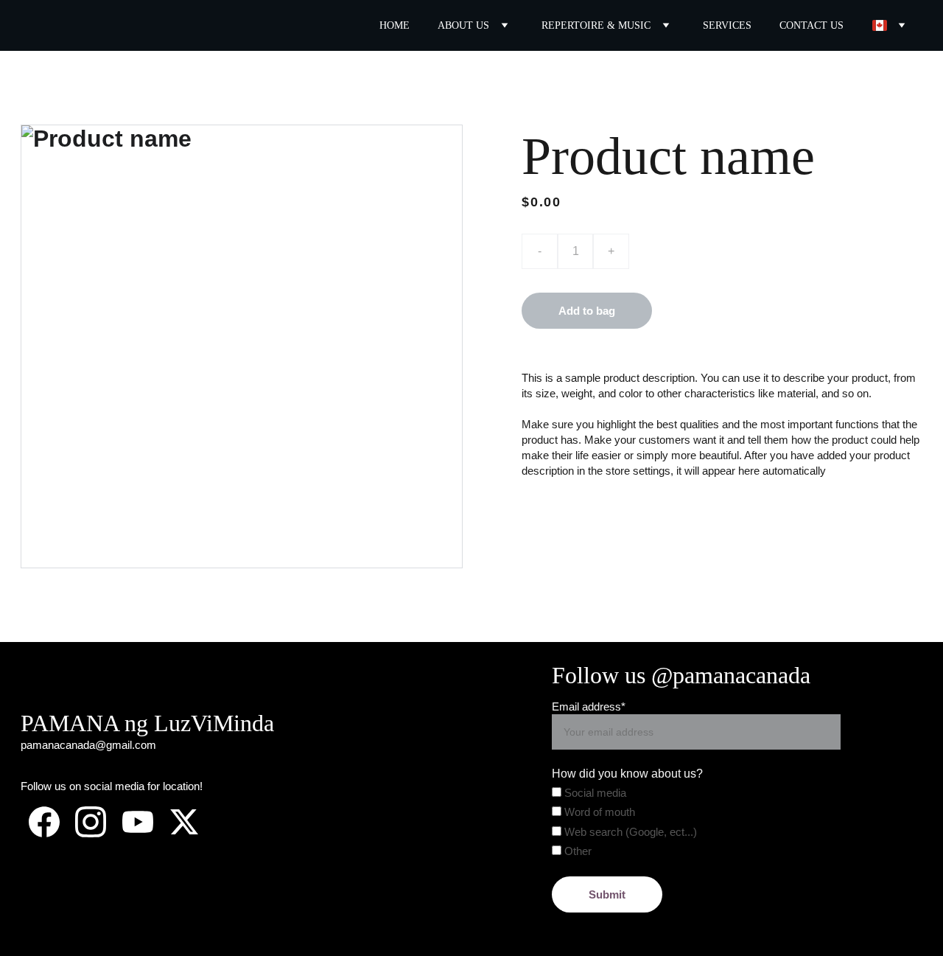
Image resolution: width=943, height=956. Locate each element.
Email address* (588, 706)
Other (576, 851)
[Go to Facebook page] (44, 821)
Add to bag (586, 310)
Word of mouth (598, 812)
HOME (394, 25)
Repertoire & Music (596, 25)
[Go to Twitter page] (184, 821)
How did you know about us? (627, 773)
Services (727, 25)
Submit (607, 894)
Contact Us (811, 25)
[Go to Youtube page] (137, 821)
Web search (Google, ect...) (629, 832)
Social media (593, 792)
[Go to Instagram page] (90, 821)
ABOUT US (463, 25)
